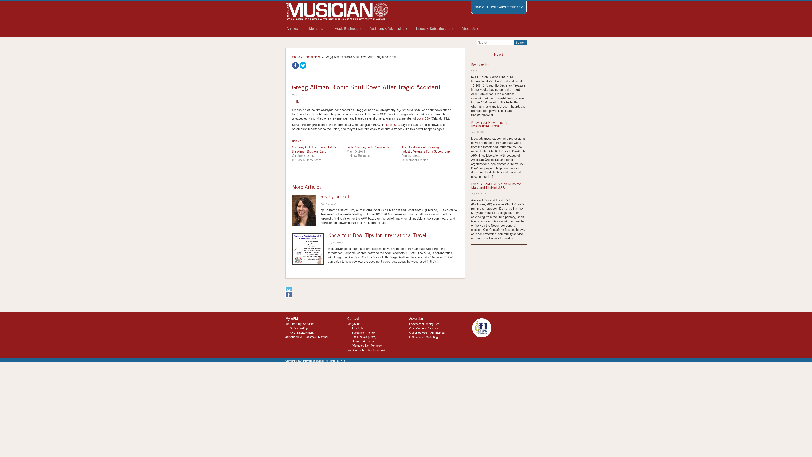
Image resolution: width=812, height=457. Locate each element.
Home (296, 57)
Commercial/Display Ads (424, 324)
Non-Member (373, 345)
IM (298, 101)
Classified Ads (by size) (423, 328)
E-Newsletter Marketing (423, 337)
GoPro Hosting (299, 328)
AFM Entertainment (302, 332)
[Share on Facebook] (295, 65)
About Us (357, 328)
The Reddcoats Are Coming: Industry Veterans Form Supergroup (426, 149)
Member (358, 345)
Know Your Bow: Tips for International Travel (377, 236)
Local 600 (392, 125)
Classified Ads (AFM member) (427, 332)
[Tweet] (303, 65)
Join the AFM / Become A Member (306, 337)
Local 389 (423, 118)
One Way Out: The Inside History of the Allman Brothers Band (315, 149)
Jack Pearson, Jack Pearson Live (369, 147)
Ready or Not (335, 197)
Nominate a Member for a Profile (367, 350)
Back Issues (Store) (364, 337)
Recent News (312, 57)
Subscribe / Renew (363, 332)
